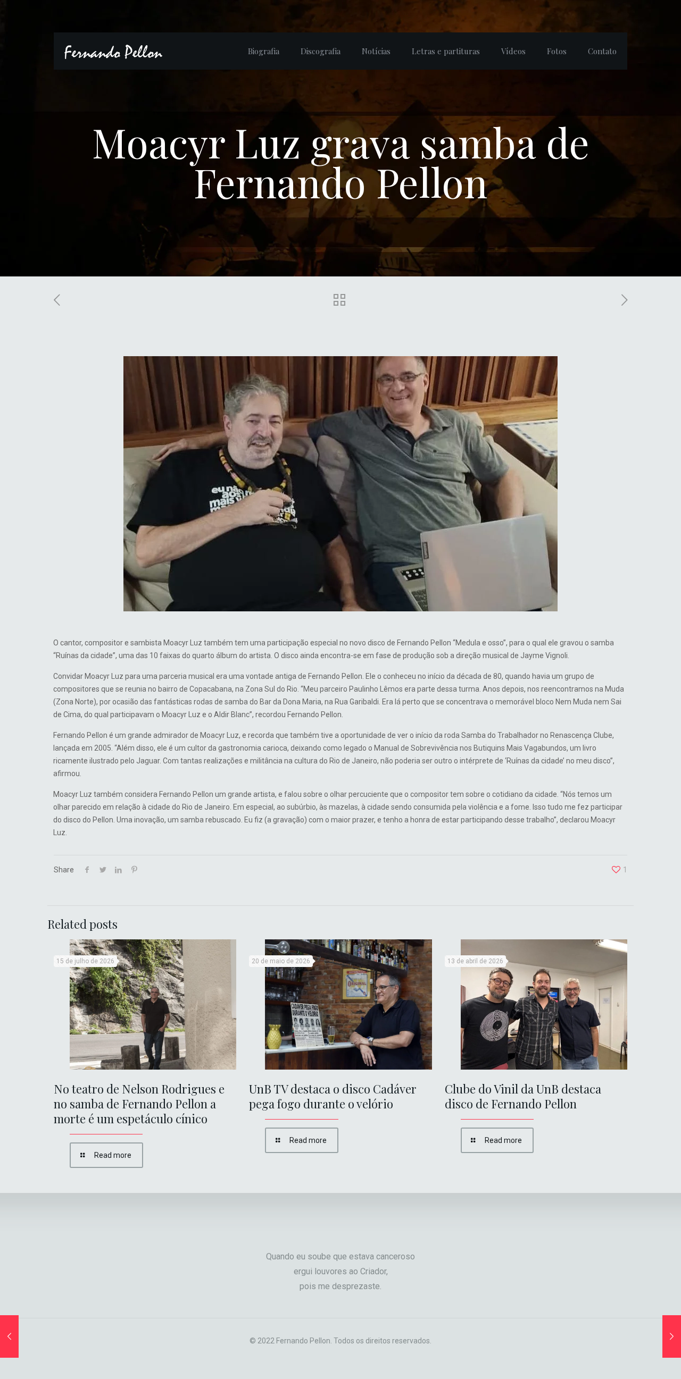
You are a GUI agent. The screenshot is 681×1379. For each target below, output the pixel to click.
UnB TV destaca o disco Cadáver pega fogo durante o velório (333, 1096)
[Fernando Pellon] (113, 51)
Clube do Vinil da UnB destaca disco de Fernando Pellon (523, 1096)
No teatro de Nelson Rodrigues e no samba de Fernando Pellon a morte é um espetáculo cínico (139, 1103)
